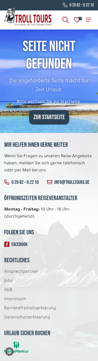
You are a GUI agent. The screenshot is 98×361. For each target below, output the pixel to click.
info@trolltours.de (71, 182)
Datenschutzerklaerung (27, 317)
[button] (9, 351)
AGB (8, 290)
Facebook (19, 244)
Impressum (15, 299)
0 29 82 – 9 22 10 (82, 5)
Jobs (8, 281)
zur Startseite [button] (49, 117)
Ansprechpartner (21, 272)
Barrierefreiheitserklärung (30, 308)
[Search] (65, 20)
